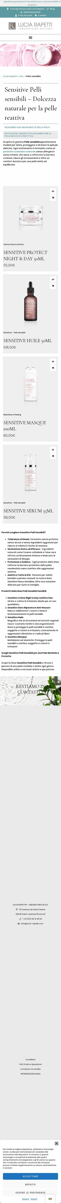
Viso (21, 76)
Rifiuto (30, 1184)
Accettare (30, 1176)
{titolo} (25, 1199)
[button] (56, 1143)
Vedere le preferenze (30, 1192)
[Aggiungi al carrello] (53, 198)
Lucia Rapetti (10, 76)
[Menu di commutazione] (30, 37)
